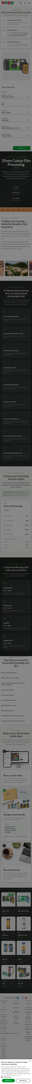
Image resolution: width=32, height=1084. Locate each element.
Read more (17, 1075)
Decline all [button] (23, 1080)
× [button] (30, 1061)
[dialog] (16, 1071)
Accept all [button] (8, 1080)
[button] (16, 1077)
